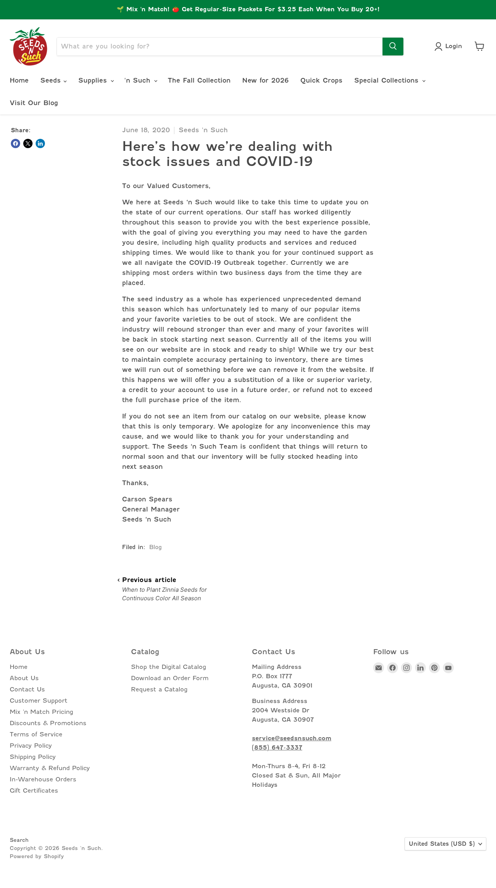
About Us (24, 678)
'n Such (138, 80)
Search (19, 840)
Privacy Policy (31, 745)
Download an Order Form (169, 678)
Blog (155, 547)
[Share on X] (28, 143)
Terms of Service (36, 734)
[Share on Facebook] (15, 143)
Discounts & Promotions (48, 723)
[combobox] (219, 46)
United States (442, 844)
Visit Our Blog (34, 103)
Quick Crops (321, 80)
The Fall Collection (199, 80)
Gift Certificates (34, 790)
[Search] (392, 46)
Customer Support (38, 700)
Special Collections (387, 80)
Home (19, 80)
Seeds (52, 80)
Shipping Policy (33, 756)
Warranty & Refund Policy (50, 768)
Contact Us (27, 689)
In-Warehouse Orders (43, 779)
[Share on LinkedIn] (40, 143)
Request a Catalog (159, 689)
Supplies (94, 80)
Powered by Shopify (37, 856)
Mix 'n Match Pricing (41, 711)
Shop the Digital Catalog (168, 666)
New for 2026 (265, 80)
